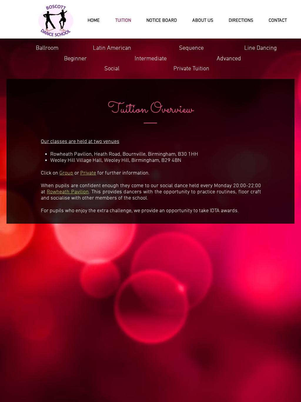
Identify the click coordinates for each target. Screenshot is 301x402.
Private (88, 173)
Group (66, 173)
